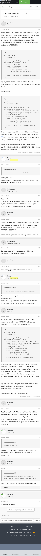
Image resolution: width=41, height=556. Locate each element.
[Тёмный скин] (35, 2)
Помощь (29, 532)
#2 (39, 165)
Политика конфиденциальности (15, 532)
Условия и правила (25, 529)
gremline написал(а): (10, 169)
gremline (6, 16)
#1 (39, 29)
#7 (39, 283)
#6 (39, 266)
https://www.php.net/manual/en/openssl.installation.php (19, 301)
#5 (39, 248)
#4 (39, 219)
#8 (39, 316)
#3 (39, 196)
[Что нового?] (38, 2)
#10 (39, 437)
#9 (39, 409)
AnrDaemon (11, 189)
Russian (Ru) (29, 526)
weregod (10, 430)
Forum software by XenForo (20, 535)
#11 (39, 468)
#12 (39, 501)
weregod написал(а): (10, 473)
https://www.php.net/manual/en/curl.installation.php (18, 303)
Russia (11, 526)
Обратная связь (14, 529)
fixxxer (9, 158)
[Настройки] (31, 2)
